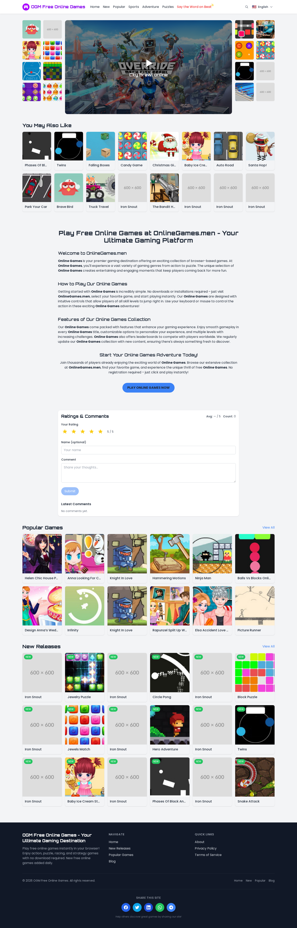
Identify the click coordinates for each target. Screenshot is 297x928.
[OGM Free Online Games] (25, 6)
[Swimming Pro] (244, 92)
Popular (119, 6)
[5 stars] (100, 431)
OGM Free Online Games (58, 6)
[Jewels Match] (52, 50)
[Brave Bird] (31, 29)
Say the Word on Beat (194, 6)
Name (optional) (73, 442)
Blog (112, 861)
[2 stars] (73, 431)
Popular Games (121, 855)
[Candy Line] (31, 92)
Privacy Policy (206, 848)
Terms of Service (208, 855)
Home (95, 6)
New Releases (120, 848)
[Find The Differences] (265, 29)
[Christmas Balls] (52, 92)
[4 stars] (91, 431)
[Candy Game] (265, 50)
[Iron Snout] (52, 29)
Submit (70, 491)
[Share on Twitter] (137, 907)
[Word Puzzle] (244, 50)
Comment (68, 460)
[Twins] (244, 71)
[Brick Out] (52, 71)
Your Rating (69, 424)
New (106, 6)
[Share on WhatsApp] (159, 907)
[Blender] (244, 29)
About (199, 842)
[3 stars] (82, 431)
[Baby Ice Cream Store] (31, 50)
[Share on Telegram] (171, 907)
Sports (133, 6)
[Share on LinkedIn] (148, 907)
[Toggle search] (246, 6)
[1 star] (64, 431)
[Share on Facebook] (125, 907)
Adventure (150, 6)
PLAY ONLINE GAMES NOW (148, 387)
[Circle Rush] (31, 71)
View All (268, 527)
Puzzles (168, 6)
